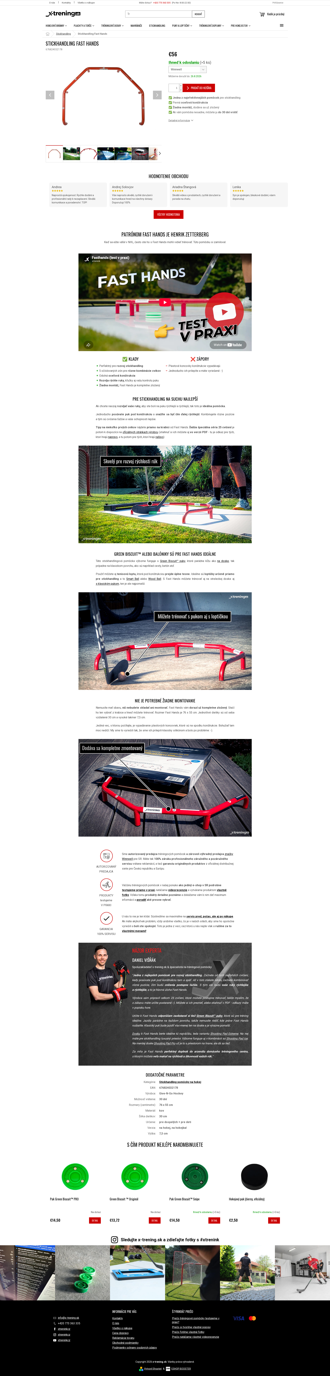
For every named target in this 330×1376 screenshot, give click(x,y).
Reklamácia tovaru (123, 1338)
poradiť (141, 899)
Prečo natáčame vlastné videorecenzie (195, 1337)
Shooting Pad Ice (237, 1038)
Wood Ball (154, 578)
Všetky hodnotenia (168, 214)
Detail (95, 1220)
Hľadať (198, 14)
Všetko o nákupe (86, 2)
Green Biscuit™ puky (172, 561)
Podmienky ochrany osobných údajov (134, 1347)
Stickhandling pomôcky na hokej (180, 1082)
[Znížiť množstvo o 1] (181, 90)
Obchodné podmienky (125, 1342)
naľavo (160, 437)
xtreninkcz (64, 1329)
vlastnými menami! (134, 931)
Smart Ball (132, 578)
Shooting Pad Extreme (224, 1033)
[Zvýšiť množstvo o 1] (181, 86)
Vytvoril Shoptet (153, 1368)
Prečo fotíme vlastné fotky (188, 1332)
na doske (223, 561)
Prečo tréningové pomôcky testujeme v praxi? (195, 1320)
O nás (52, 2)
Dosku (136, 1033)
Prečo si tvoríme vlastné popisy (191, 1327)
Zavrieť (192, 131)
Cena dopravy (120, 1333)
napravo (113, 437)
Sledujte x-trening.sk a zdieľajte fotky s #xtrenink (170, 1239)
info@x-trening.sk (68, 1317)
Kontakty (66, 2)
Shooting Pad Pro (164, 1043)
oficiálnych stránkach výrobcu (140, 432)
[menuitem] (56, 25)
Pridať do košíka (201, 88)
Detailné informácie (179, 120)
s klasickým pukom (107, 583)
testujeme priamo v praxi (138, 890)
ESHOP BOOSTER (181, 1368)
